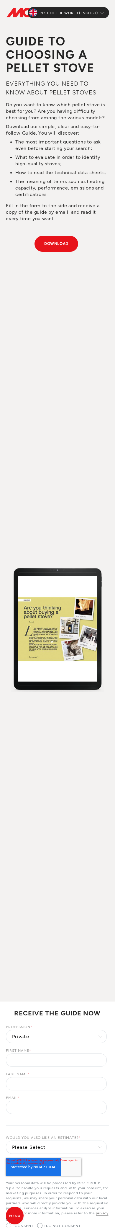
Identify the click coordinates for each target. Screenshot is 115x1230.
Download (56, 243)
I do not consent (62, 1226)
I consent (23, 1226)
